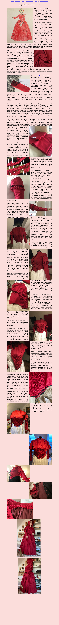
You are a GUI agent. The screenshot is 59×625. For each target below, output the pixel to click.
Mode (23, 1)
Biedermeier (17, 1)
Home (12, 1)
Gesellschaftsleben (29, 1)
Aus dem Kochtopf (44, 1)
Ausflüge (37, 1)
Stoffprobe (38, 75)
